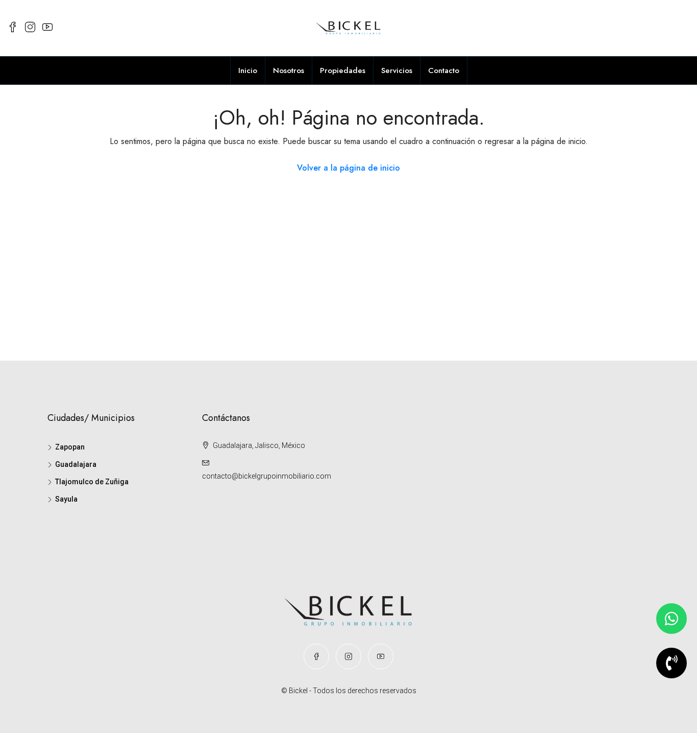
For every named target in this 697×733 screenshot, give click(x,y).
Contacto (443, 70)
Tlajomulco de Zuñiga (92, 482)
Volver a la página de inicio (348, 168)
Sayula (66, 499)
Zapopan (70, 447)
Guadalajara (75, 464)
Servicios (396, 70)
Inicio (247, 70)
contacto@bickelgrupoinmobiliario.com (266, 476)
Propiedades (342, 70)
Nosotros (288, 70)
